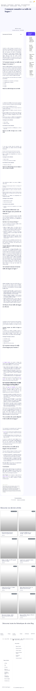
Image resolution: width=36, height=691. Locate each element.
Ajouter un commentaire (21, 499)
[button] (12, 34)
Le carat (5, 431)
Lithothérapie (27, 633)
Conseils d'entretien (14, 634)
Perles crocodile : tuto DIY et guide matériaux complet (9, 560)
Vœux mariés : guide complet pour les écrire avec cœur (31, 64)
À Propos (5, 667)
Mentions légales (7, 678)
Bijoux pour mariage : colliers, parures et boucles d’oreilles (8, 615)
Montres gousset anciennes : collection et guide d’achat (31, 39)
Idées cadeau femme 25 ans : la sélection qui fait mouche (26, 588)
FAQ (5, 665)
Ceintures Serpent (19, 658)
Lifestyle (21, 633)
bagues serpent (5, 476)
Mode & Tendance (2, 634)
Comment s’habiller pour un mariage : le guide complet (25, 533)
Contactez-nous (6, 680)
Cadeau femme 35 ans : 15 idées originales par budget (8, 588)
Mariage (9, 633)
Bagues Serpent (18, 646)
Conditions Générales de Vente (6, 673)
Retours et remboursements (7, 670)
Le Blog (5, 663)
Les (6, 362)
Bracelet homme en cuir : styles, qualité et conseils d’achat (31, 48)
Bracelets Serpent (18, 648)
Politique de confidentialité (6, 676)
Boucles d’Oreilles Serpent (19, 653)
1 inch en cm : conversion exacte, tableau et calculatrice (26, 560)
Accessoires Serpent (18, 656)
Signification (33, 633)
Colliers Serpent (18, 650)
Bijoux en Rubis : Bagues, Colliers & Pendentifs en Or (27, 615)
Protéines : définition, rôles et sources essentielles (31, 72)
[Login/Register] (32, 2)
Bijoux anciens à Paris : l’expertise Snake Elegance (32, 56)
